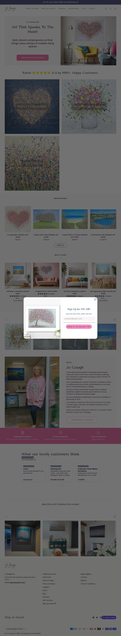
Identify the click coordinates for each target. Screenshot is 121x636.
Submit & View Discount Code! (79, 327)
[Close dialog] (95, 299)
